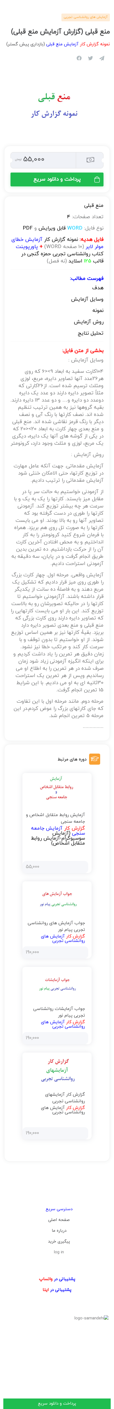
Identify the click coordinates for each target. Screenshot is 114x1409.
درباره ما (59, 1231)
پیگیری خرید (59, 1241)
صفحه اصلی (59, 1220)
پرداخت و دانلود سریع (57, 179)
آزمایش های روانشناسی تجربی (86, 17)
